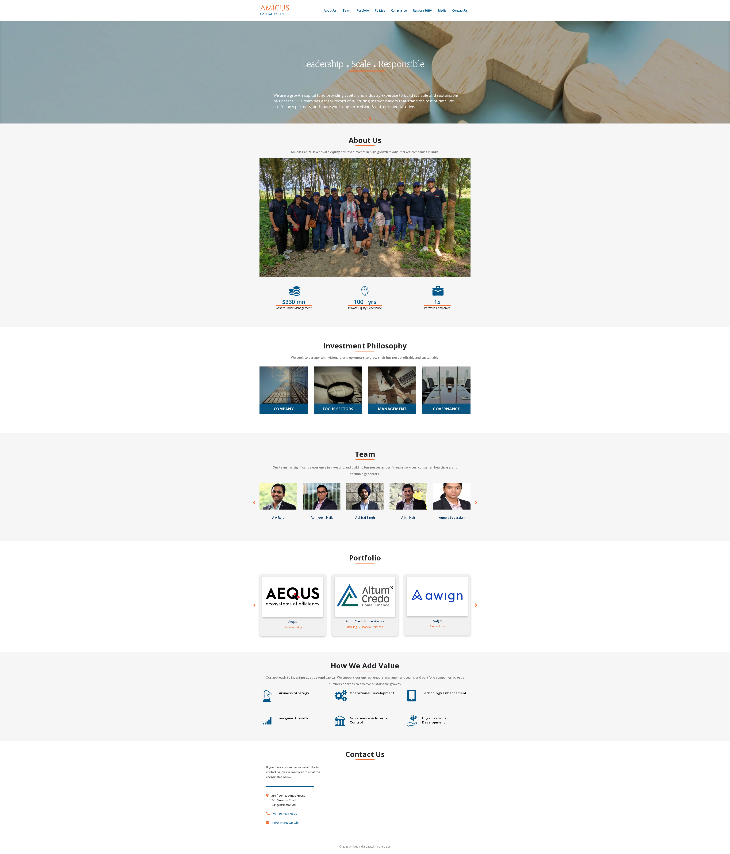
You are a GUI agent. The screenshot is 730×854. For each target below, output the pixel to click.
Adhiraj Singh (365, 517)
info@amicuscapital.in (285, 822)
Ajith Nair (408, 517)
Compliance (399, 10)
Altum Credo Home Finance (365, 621)
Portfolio (363, 10)
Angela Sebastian (452, 517)
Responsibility (422, 10)
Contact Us (459, 10)
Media (442, 10)
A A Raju (278, 517)
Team (346, 10)
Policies (380, 10)
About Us (330, 10)
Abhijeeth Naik (322, 517)
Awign (437, 621)
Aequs (292, 622)
